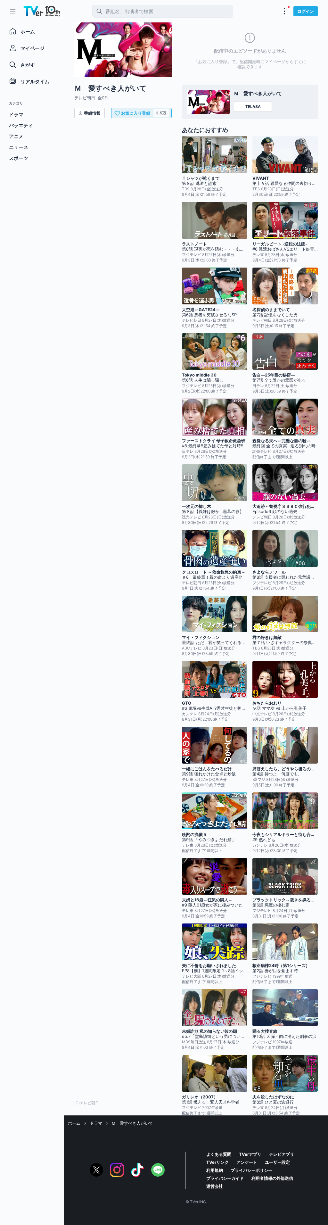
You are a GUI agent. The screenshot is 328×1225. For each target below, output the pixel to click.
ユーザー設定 (277, 1162)
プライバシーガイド (225, 1178)
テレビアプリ (281, 1154)
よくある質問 (218, 1154)
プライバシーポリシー (251, 1170)
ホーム (74, 1123)
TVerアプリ (250, 1154)
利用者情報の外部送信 (272, 1178)
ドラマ (96, 1123)
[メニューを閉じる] (13, 11)
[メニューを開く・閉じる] (284, 11)
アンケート (246, 1162)
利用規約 (214, 1170)
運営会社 (214, 1186)
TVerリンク (217, 1162)
